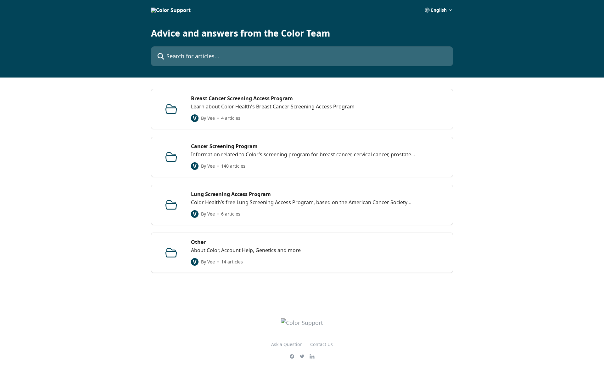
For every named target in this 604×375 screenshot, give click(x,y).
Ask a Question (287, 344)
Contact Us (321, 344)
